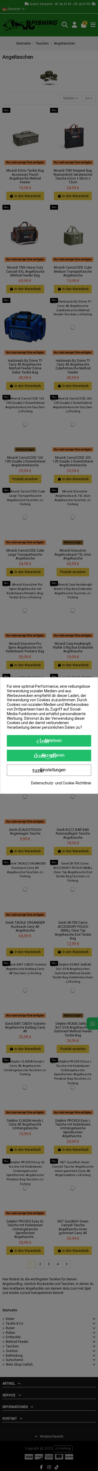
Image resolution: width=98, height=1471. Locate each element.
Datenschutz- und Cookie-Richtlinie (61, 783)
